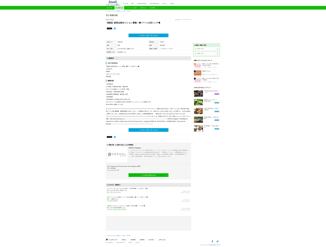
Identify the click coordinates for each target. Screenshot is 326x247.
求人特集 (152, 7)
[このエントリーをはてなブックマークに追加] (115, 28)
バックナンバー (113, 239)
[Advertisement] (206, 28)
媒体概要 (133, 239)
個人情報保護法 (109, 242)
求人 (133, 3)
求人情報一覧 (119, 7)
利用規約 (130, 242)
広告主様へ (152, 239)
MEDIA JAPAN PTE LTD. (215, 244)
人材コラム (143, 7)
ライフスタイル (154, 3)
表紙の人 (124, 239)
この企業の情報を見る (148, 175)
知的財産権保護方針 (120, 242)
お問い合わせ (162, 239)
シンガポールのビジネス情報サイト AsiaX (115, 11)
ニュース (125, 3)
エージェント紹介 (132, 7)
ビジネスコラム (141, 3)
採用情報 (142, 239)
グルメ (172, 3)
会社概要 (137, 242)
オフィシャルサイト (112, 170)
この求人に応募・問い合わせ (148, 35)
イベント (164, 3)
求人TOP (109, 7)
